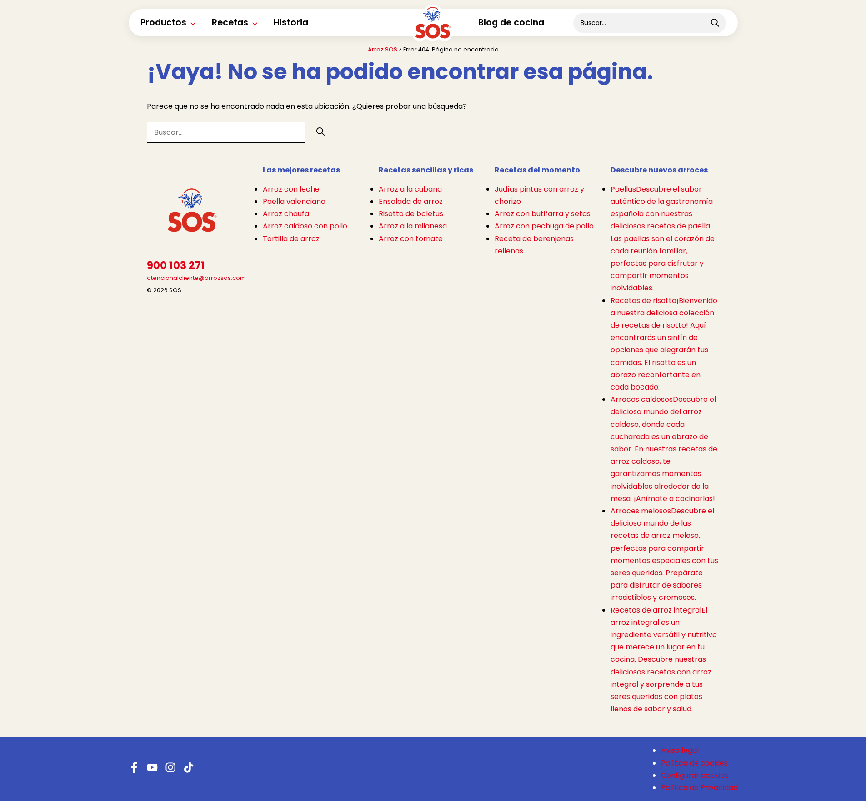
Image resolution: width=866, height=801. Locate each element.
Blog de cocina (511, 22)
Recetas (230, 22)
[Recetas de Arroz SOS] (432, 29)
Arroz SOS (382, 49)
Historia (291, 22)
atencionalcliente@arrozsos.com (196, 278)
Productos (163, 22)
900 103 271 (176, 265)
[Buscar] (320, 132)
